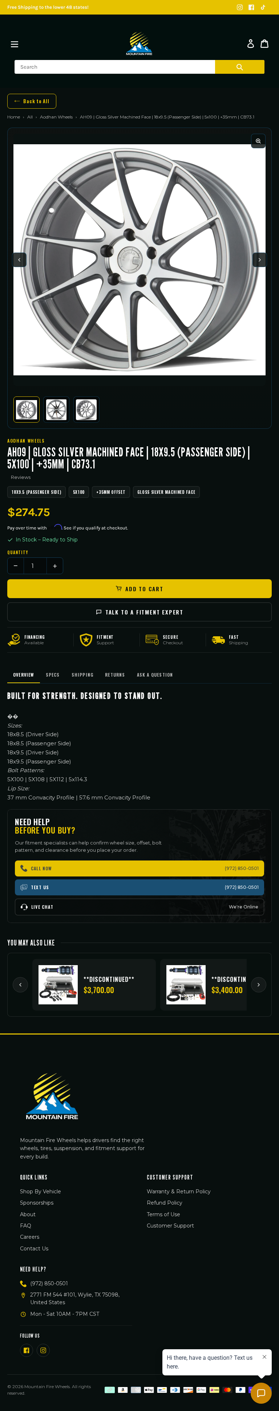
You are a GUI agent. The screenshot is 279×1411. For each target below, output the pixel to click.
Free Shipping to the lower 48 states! (48, 7)
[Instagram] (240, 7)
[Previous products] (20, 984)
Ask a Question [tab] (155, 675)
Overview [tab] (23, 675)
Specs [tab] (53, 675)
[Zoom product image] (258, 141)
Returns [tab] (115, 675)
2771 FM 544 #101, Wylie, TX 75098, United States (75, 1298)
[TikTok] (263, 7)
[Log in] (250, 43)
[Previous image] (19, 260)
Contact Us (34, 1248)
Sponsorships (36, 1203)
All (30, 117)
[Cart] (264, 43)
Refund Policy (164, 1203)
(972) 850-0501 (49, 1283)
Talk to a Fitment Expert (144, 612)
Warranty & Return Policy (179, 1191)
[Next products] (258, 984)
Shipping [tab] (83, 675)
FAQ (25, 1225)
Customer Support (170, 1225)
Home (13, 117)
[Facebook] (251, 7)
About (28, 1214)
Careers (29, 1237)
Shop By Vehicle (40, 1191)
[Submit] (239, 67)
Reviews (21, 477)
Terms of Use (163, 1214)
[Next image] (259, 260)
